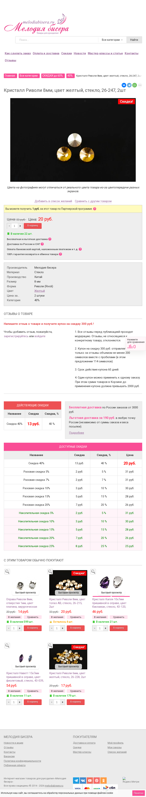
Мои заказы (115, 747)
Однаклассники (103, 780)
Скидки (66, 53)
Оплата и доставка (46, 53)
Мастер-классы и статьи (105, 53)
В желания (14, 617)
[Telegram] (129, 85)
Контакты (131, 53)
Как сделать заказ (18, 53)
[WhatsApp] (134, 85)
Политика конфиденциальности (22, 760)
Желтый (39, 291)
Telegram (76, 780)
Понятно (138, 793)
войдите (40, 336)
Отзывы (10, 60)
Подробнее (76, 433)
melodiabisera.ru (54, 785)
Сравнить (136, 344)
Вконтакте (83, 780)
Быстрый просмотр (25, 592)
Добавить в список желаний (53, 201)
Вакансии (9, 756)
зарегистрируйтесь (16, 336)
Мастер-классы (82, 752)
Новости (80, 53)
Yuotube (90, 780)
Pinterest (97, 780)
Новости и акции (13, 742)
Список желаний (117, 752)
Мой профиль (116, 742)
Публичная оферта (14, 765)
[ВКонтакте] (124, 85)
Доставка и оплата (84, 742)
